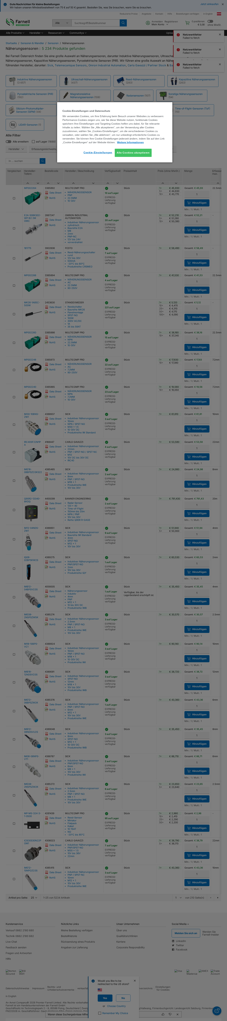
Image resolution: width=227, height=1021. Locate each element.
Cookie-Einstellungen (98, 152)
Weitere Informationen (130, 142)
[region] (114, 132)
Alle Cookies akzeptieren (133, 152)
